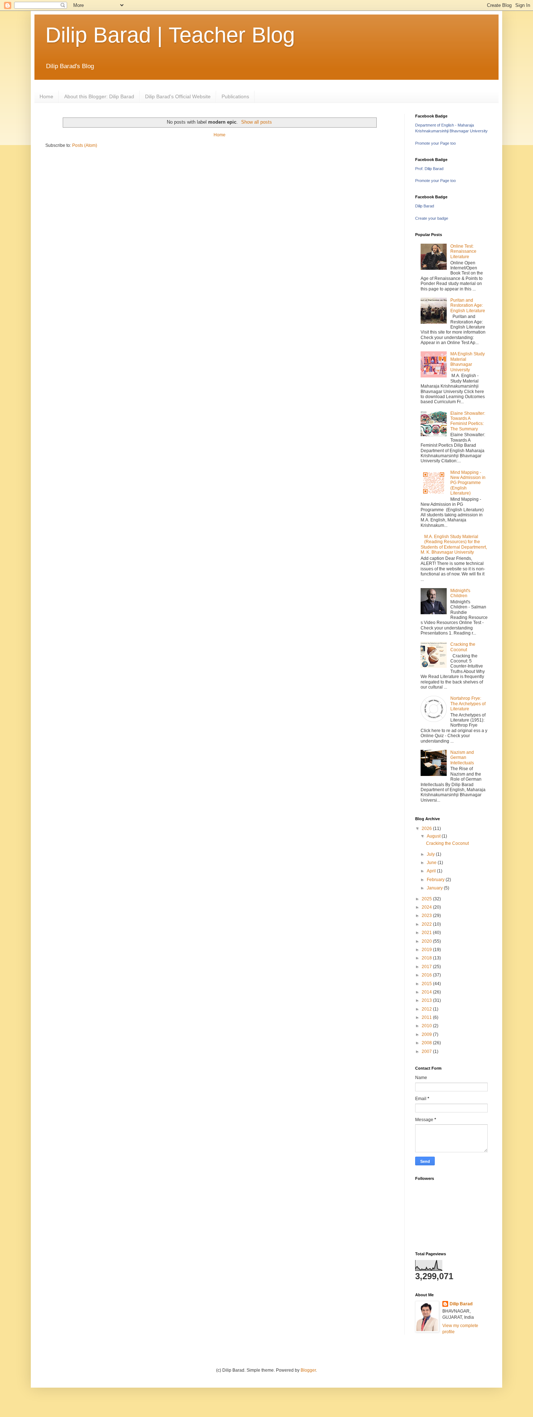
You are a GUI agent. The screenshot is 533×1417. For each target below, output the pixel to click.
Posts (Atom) (84, 145)
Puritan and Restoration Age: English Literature (467, 305)
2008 (427, 1042)
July (431, 854)
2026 (427, 828)
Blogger (308, 1370)
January (435, 888)
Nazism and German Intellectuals (462, 757)
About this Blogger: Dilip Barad (99, 96)
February (436, 879)
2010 (427, 1025)
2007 (427, 1051)
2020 (427, 941)
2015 (427, 983)
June (432, 862)
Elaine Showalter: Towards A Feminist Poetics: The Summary (467, 421)
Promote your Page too (435, 143)
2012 (427, 1009)
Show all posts (256, 122)
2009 (427, 1034)
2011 (427, 1017)
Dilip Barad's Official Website (178, 96)
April (432, 870)
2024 (427, 907)
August (434, 836)
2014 (427, 992)
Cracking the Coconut (462, 647)
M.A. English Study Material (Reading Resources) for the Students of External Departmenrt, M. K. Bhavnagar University (454, 544)
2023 (427, 915)
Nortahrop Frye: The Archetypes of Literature (468, 703)
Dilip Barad (424, 206)
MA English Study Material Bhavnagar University (467, 361)
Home (46, 96)
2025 (427, 898)
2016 (427, 975)
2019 (427, 949)
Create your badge (431, 218)
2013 (427, 1000)
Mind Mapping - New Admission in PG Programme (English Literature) (468, 483)
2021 (427, 932)
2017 (427, 966)
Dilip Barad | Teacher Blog (170, 35)
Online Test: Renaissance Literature (463, 251)
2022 (427, 924)
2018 (427, 957)
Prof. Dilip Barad (429, 168)
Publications (235, 96)
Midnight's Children (460, 593)
